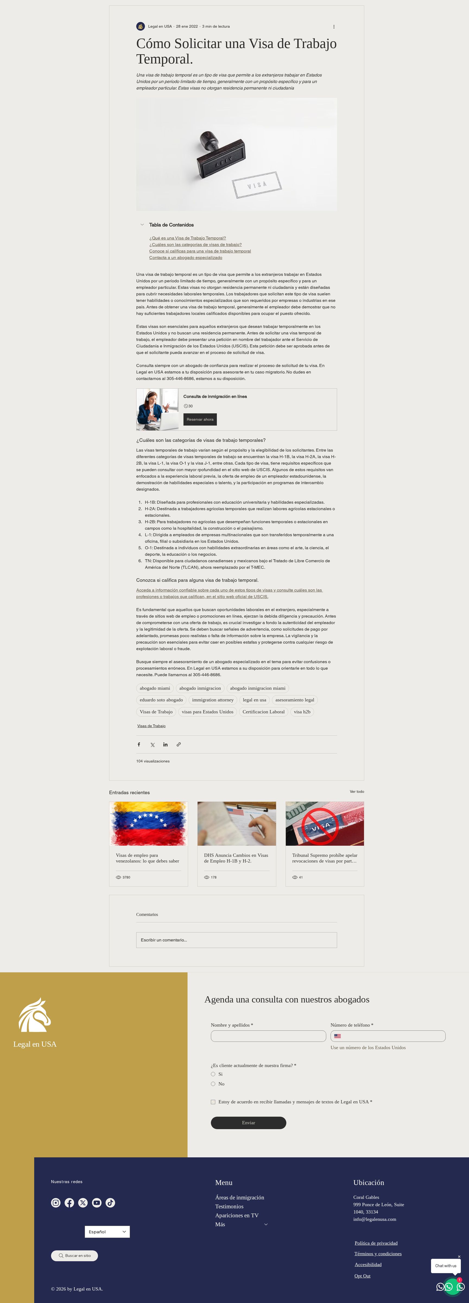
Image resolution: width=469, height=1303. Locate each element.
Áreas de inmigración (239, 1197)
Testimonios (229, 1206)
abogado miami (155, 688)
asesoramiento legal (294, 699)
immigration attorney (213, 699)
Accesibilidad (368, 1264)
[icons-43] (110, 1203)
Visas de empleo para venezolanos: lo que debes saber (147, 858)
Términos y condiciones (378, 1253)
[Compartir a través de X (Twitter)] (152, 744)
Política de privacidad (376, 1243)
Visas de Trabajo (156, 711)
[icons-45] (56, 1203)
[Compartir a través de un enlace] (178, 744)
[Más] (266, 1224)
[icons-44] (97, 1203)
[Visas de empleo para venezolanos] (148, 824)
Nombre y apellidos (232, 1025)
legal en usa (254, 699)
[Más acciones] (334, 26)
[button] (236, 225)
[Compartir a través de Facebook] (138, 744)
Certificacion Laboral (264, 711)
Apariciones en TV (237, 1215)
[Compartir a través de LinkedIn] (165, 744)
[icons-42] (69, 1203)
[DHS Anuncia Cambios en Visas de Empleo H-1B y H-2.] (237, 824)
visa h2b (302, 711)
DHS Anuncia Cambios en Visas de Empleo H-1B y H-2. (236, 858)
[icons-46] (83, 1203)
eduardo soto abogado (161, 699)
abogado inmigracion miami (258, 688)
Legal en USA (35, 1044)
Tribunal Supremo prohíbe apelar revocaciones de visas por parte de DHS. (324, 858)
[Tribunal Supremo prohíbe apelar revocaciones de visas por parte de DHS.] (325, 824)
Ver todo (357, 791)
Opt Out (362, 1276)
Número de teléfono (352, 1025)
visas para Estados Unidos (207, 711)
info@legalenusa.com (374, 1219)
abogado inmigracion (200, 688)
